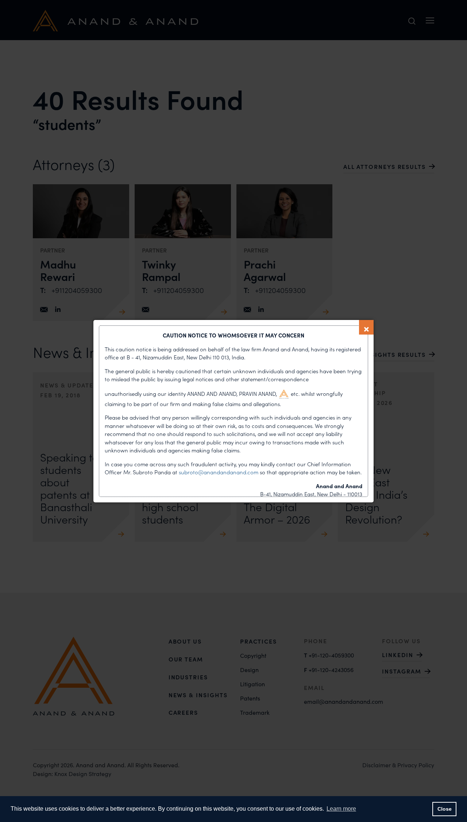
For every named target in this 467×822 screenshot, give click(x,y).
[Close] (366, 327)
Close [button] (444, 809)
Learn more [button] (341, 809)
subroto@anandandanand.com (219, 472)
